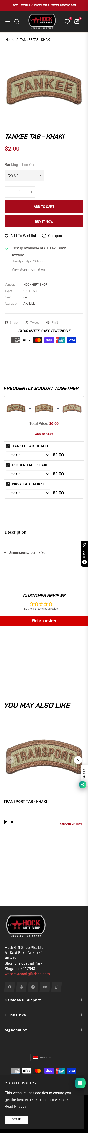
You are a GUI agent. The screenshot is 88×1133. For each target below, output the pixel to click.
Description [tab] (15, 532)
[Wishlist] (65, 21)
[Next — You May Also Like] (78, 760)
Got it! (16, 1119)
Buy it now (44, 221)
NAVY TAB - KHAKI (28, 484)
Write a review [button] (44, 621)
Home (9, 40)
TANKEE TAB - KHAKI (30, 446)
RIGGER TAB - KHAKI (29, 465)
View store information (28, 269)
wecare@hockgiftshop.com (27, 974)
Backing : (19, 164)
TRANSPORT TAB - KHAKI (25, 801)
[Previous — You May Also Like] (10, 760)
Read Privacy (15, 1106)
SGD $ (43, 1057)
